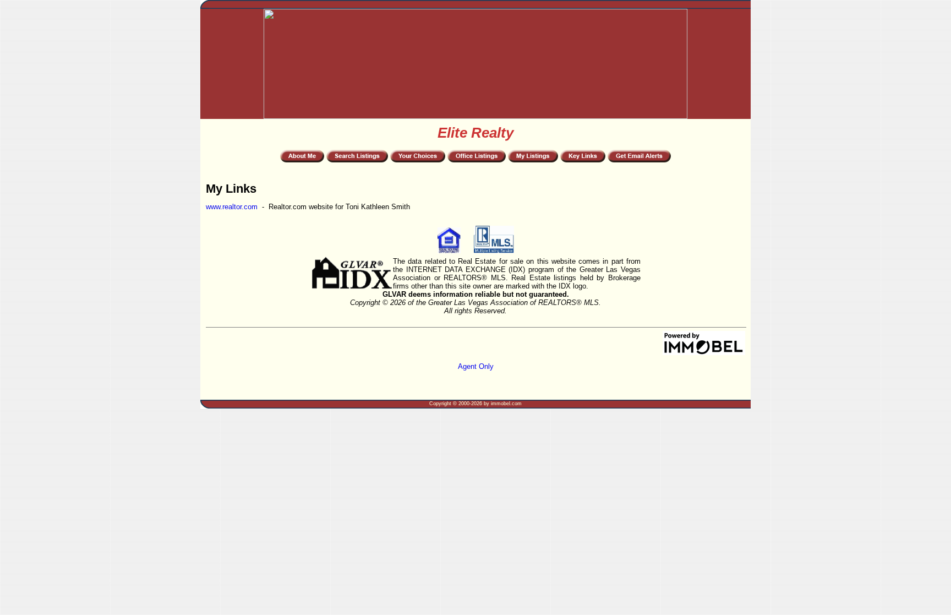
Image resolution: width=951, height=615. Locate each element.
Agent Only (476, 366)
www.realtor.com (232, 207)
